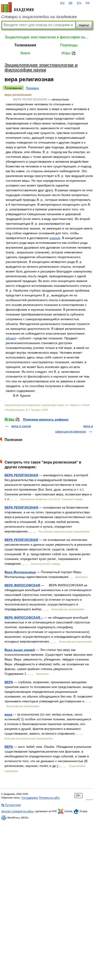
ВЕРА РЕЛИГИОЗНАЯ (21, 475)
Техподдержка (29, 797)
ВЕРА (9, 682)
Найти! (84, 25)
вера (8, 714)
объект (11, 338)
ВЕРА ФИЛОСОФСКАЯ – (24, 617)
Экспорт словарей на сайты (17, 811)
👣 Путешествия (11, 805)
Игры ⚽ (69, 53)
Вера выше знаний (20, 650)
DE (71, 3)
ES (79, 3)
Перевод (32, 88)
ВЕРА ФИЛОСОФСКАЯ (22, 585)
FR (87, 3)
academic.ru (17, 7)
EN (62, 3)
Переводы (69, 45)
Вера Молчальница (20, 572)
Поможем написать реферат (46, 419)
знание (55, 238)
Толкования (25, 45)
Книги (25, 53)
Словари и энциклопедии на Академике (39, 17)
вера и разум (21, 426)
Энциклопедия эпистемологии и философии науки (47, 37)
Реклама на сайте (49, 797)
